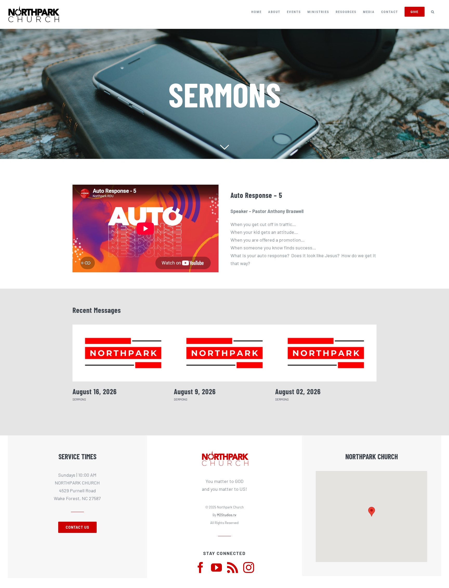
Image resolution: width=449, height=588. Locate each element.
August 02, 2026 (298, 391)
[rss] (232, 567)
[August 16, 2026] (123, 353)
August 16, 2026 (94, 391)
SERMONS (79, 399)
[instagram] (248, 567)
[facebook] (200, 567)
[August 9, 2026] (224, 353)
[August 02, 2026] (326, 353)
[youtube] (216, 567)
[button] (433, 11)
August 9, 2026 (195, 391)
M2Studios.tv (226, 515)
